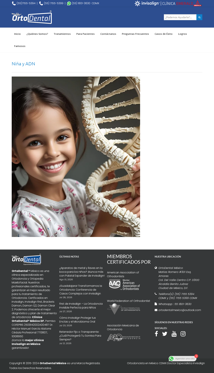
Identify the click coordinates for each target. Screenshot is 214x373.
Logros (182, 33)
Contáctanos (108, 33)
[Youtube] (176, 333)
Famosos (19, 46)
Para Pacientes (85, 33)
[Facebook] (158, 333)
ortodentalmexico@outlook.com (179, 310)
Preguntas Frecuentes (135, 33)
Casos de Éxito (164, 33)
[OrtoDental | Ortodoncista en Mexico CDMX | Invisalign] (43, 17)
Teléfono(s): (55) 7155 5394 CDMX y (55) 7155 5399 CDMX (177, 296)
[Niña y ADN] (76, 156)
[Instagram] (185, 333)
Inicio (17, 33)
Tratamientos (62, 33)
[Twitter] (166, 333)
